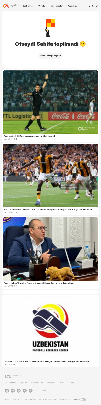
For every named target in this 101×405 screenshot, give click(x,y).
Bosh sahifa (28, 6)
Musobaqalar (56, 6)
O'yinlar (42, 6)
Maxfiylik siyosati (31, 399)
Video (63, 383)
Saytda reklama (65, 399)
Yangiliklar (72, 6)
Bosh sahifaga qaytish (50, 55)
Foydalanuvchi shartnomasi (48, 399)
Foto (72, 383)
